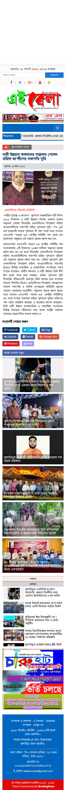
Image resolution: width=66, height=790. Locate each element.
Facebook (12, 330)
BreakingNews (46, 786)
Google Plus (50, 336)
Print (29, 343)
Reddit (29, 336)
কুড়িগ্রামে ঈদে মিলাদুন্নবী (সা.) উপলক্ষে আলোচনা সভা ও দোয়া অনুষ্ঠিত (41, 620)
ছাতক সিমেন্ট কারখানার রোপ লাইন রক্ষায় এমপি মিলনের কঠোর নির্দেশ (43, 605)
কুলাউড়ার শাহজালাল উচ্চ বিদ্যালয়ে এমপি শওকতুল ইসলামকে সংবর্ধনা (29, 423)
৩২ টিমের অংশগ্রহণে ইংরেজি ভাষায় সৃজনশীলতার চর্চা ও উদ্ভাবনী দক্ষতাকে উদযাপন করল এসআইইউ (32, 565)
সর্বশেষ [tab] (33, 578)
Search (54, 75)
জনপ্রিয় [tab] (33, 584)
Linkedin (11, 336)
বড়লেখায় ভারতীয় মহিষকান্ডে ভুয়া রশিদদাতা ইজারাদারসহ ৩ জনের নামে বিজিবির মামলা (31, 531)
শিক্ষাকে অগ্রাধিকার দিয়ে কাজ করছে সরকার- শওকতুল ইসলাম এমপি (31, 495)
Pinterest (12, 343)
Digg (47, 330)
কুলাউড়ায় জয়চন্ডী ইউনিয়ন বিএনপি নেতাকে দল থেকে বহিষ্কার (33, 459)
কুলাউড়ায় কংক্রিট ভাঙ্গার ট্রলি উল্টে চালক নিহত (43, 646)
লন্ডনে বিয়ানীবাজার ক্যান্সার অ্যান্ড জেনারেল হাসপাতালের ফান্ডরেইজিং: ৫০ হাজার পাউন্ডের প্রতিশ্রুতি (44, 634)
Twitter (30, 330)
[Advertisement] (33, 33)
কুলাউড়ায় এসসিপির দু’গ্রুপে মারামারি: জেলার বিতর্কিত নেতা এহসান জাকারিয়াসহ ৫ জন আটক (32, 385)
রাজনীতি (18, 147)
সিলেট (26, 147)
